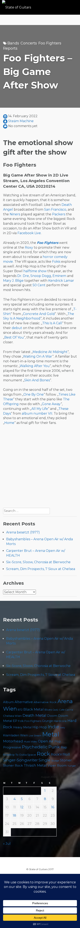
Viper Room (57, 765)
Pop (57, 741)
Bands (13, 43)
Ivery (62, 727)
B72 (20, 709)
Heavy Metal (22, 727)
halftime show (35, 271)
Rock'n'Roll (60, 754)
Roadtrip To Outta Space (19, 754)
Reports (10, 48)
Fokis (56, 262)
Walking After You (35, 366)
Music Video (30, 741)
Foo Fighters (49, 43)
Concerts (29, 43)
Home (9, 423)
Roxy (29, 247)
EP (15, 721)
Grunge (47, 721)
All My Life (39, 409)
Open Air (46, 741)
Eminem (59, 276)
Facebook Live (29, 233)
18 (14, 815)
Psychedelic (35, 746)
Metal (50, 734)
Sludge (55, 760)
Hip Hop (39, 727)
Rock (43, 753)
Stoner (66, 760)
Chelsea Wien (12, 715)
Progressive (12, 747)
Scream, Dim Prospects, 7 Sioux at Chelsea (40, 569)
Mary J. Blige (13, 281)
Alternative (24, 702)
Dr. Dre (23, 276)
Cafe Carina (66, 709)
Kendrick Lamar (61, 281)
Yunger (71, 765)
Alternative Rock (45, 702)
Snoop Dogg (40, 276)
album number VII (37, 413)
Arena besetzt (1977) (23, 532)
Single (44, 760)
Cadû (55, 710)
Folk (21, 721)
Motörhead (13, 741)
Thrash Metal (35, 765)
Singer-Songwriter (20, 760)
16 (52, 807)
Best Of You (14, 337)
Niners (15, 214)
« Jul (7, 844)
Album (8, 702)
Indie (53, 726)
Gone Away (51, 404)
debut (17, 328)
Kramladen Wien (15, 735)
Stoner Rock (13, 765)
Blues (48, 709)
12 (22, 807)
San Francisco (55, 209)
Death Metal (34, 715)
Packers (58, 214)
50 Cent (39, 285)
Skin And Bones (37, 380)
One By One (33, 394)
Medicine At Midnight (50, 352)
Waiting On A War (37, 356)
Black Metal (33, 709)
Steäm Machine (21, 121)
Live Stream (35, 735)
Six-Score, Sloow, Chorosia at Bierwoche (38, 562)
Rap (64, 747)
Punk (54, 746)
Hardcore (60, 721)
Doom (52, 716)
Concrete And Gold (39, 314)
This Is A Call (52, 323)
